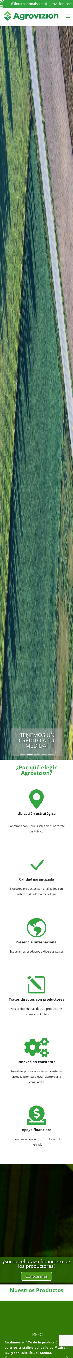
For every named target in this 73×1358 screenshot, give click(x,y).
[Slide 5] (51, 754)
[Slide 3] (37, 754)
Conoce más (36, 1276)
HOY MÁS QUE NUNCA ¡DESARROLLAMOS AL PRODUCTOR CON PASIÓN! (36, 735)
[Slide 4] (44, 754)
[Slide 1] (23, 754)
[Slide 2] (30, 754)
